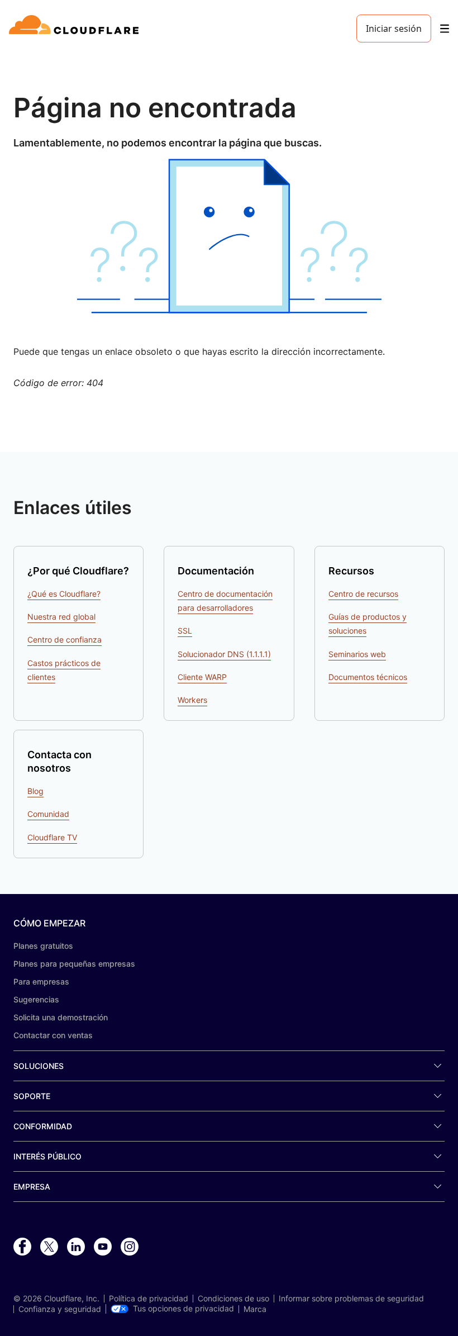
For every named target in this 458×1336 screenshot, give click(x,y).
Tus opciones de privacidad (183, 1308)
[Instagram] (130, 1247)
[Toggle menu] (444, 29)
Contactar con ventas (53, 1035)
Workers (192, 700)
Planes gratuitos (43, 945)
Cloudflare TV (52, 837)
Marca (255, 1309)
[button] (229, 236)
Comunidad (48, 814)
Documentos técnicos (367, 677)
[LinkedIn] (76, 1247)
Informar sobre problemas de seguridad (351, 1298)
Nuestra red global (61, 616)
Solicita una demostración (60, 1017)
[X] (49, 1247)
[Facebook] (22, 1247)
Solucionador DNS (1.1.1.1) (224, 654)
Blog (35, 791)
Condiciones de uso (233, 1298)
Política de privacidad (148, 1298)
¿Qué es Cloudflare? (64, 593)
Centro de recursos (363, 593)
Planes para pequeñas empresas (74, 963)
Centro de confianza (64, 639)
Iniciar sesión (394, 28)
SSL (185, 630)
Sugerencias (36, 999)
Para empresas (41, 981)
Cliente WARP (202, 677)
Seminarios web (357, 654)
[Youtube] (103, 1247)
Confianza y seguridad (59, 1309)
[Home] (75, 28)
